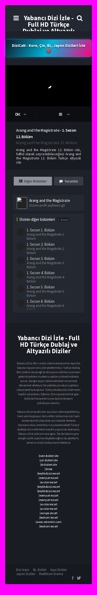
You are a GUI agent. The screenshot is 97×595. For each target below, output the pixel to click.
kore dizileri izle (48, 456)
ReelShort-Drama (51, 574)
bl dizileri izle (49, 464)
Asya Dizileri (58, 570)
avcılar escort (48, 482)
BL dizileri (39, 570)
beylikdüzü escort (49, 473)
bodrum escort (49, 517)
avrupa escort (48, 513)
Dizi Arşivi (22, 570)
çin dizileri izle (49, 460)
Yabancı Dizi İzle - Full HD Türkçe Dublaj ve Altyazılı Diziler (48, 27)
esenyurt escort (48, 478)
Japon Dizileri (25, 574)
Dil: (18, 114)
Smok (49, 469)
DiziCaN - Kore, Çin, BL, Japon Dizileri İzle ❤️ (48, 48)
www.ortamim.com (49, 522)
